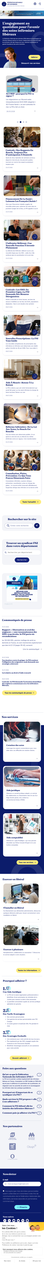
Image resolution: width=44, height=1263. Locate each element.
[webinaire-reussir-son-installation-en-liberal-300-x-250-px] (22, 601)
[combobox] (19, 525)
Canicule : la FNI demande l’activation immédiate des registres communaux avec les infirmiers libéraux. (21, 683)
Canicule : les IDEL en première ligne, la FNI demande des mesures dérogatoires (17, 293)
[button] (39, 4)
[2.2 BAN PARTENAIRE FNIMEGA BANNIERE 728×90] (22, 15)
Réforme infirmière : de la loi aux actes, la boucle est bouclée (21, 429)
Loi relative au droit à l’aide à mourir (16, 673)
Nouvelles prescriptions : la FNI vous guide (22, 339)
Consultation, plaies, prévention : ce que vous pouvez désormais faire (18, 475)
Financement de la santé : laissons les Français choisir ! (21, 200)
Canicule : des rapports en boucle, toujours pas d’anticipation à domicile (19, 152)
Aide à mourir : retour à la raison (20, 383)
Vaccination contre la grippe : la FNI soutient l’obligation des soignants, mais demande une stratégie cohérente (20, 662)
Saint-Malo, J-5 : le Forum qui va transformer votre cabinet (21, 94)
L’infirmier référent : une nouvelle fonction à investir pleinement (20, 245)
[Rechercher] (36, 525)
